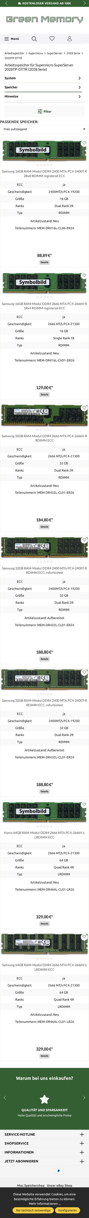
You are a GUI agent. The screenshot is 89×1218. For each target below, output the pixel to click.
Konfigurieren (67, 1210)
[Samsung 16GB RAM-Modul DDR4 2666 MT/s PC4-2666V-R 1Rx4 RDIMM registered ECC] (44, 283)
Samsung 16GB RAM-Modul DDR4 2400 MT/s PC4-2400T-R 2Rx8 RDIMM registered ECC (44, 173)
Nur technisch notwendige (33, 1210)
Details (44, 262)
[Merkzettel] (52, 39)
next (83, 3)
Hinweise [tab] (11, 96)
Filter (47, 111)
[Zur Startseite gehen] (44, 20)
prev (7, 3)
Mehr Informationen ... (44, 1203)
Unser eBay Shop (59, 1185)
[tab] (43, 78)
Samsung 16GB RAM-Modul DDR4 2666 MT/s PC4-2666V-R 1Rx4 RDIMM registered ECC (44, 306)
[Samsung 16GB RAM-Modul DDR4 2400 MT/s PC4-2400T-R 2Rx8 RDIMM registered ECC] (44, 150)
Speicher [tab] (11, 87)
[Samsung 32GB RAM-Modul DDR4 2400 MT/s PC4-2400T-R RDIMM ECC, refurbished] (44, 547)
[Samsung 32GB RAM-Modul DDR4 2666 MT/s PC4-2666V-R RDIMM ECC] (44, 415)
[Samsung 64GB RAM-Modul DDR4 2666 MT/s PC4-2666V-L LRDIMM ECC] (44, 944)
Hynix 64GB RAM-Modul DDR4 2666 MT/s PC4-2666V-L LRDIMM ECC (44, 835)
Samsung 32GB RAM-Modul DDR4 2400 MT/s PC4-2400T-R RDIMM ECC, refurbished (44, 570)
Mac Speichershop (30, 1185)
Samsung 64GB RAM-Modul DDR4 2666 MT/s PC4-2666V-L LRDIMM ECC (44, 967)
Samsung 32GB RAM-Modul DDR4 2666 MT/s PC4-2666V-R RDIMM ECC (44, 438)
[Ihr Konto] (69, 39)
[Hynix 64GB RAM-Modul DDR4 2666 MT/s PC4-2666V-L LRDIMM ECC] (44, 812)
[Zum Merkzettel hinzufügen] (84, 143)
